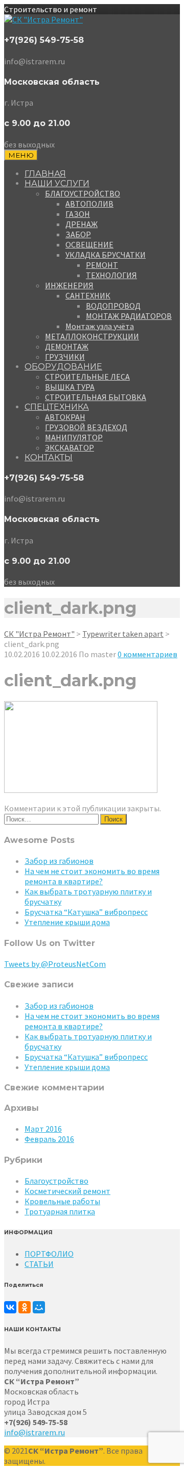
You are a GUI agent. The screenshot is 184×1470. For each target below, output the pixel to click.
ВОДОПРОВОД (113, 306)
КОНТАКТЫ (49, 457)
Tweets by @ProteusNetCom (55, 964)
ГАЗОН (77, 214)
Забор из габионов (59, 861)
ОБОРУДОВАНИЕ (63, 366)
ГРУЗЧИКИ (65, 357)
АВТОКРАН (65, 417)
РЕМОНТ (102, 265)
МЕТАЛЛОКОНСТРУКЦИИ (92, 336)
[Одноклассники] (24, 1307)
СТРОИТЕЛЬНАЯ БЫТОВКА (95, 397)
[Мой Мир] (39, 1307)
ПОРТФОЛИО (49, 1254)
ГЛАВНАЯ (45, 174)
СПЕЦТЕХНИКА (57, 407)
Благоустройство (56, 1181)
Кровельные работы (62, 1201)
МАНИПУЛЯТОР (74, 437)
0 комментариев (147, 654)
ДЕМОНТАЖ (66, 346)
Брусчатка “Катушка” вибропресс (86, 912)
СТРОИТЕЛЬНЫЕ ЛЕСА (87, 376)
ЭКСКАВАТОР (69, 447)
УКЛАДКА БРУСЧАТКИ (105, 255)
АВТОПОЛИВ (89, 203)
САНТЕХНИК (87, 295)
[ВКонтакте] (10, 1307)
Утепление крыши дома (67, 922)
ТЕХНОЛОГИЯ (111, 275)
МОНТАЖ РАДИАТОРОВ (129, 316)
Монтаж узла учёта (99, 326)
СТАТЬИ (39, 1264)
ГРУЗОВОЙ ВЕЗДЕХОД (86, 427)
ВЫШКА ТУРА (70, 387)
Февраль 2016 (49, 1139)
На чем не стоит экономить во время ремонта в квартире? (92, 876)
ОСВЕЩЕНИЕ (89, 244)
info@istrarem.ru (34, 1432)
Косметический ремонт (67, 1191)
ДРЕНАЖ (81, 224)
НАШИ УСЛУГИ (57, 183)
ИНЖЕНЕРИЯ (69, 285)
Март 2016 (43, 1129)
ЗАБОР (78, 234)
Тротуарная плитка (60, 1211)
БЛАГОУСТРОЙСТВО (82, 193)
